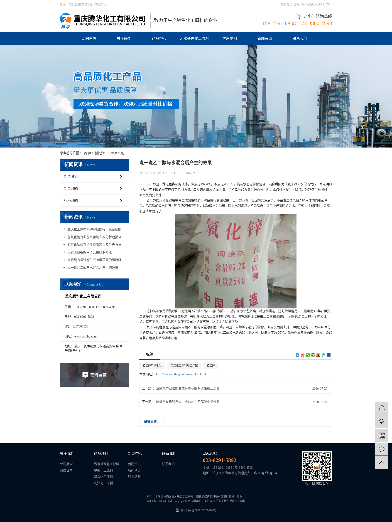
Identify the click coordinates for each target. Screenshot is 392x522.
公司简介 (66, 464)
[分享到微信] (308, 355)
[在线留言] (381, 449)
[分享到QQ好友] (313, 355)
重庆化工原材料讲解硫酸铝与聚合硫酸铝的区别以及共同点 (96, 229)
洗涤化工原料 (103, 483)
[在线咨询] (381, 408)
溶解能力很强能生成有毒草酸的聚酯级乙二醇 (96, 260)
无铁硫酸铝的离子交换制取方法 (89, 252)
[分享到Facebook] (329, 355)
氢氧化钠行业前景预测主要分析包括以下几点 (96, 237)
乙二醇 (211, 365)
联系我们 (300, 38)
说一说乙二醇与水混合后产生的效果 (92, 267)
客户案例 (229, 38)
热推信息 (286, 4)
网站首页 (89, 38)
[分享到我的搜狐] (318, 355)
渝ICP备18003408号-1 (159, 501)
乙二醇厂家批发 (152, 365)
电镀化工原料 (103, 470)
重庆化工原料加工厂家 (184, 365)
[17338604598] (381, 421)
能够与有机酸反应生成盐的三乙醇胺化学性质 (188, 402)
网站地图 (312, 4)
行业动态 (71, 200)
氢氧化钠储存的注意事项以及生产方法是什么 (96, 244)
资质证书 (66, 470)
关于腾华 (124, 38)
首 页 (87, 153)
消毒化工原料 (103, 476)
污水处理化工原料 (194, 38)
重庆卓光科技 (237, 501)
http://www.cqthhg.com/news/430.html (181, 374)
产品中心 (159, 38)
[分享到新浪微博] (303, 355)
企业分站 (299, 4)
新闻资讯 (264, 38)
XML (329, 4)
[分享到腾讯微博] (324, 355)
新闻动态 (71, 188)
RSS (321, 4)
